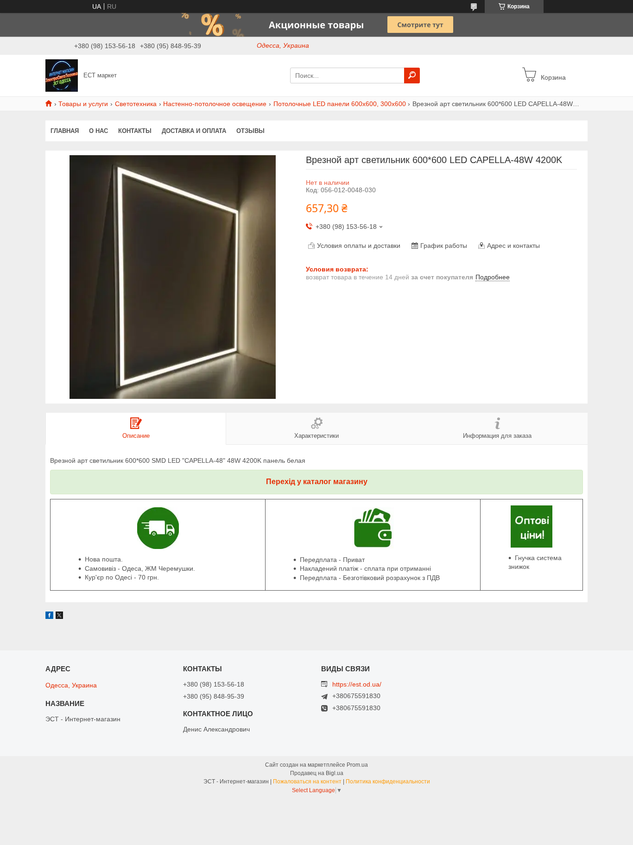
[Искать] (412, 75)
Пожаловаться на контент (307, 781)
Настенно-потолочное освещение (214, 103)
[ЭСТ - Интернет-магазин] (61, 75)
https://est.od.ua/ (356, 684)
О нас (98, 130)
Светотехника (136, 103)
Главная (65, 130)
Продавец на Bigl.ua (316, 773)
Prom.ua (357, 765)
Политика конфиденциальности (388, 781)
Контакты (135, 130)
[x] (59, 616)
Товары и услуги (83, 103)
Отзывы (250, 130)
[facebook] (49, 616)
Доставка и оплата (194, 130)
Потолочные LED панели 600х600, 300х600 (339, 103)
